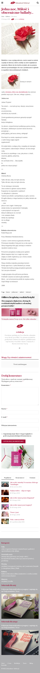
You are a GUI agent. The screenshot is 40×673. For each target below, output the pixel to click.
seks (2, 549)
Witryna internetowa (8, 425)
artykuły (4, 566)
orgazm (8, 549)
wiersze (28, 292)
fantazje (14, 549)
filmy (13, 568)
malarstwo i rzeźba (25, 574)
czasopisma (6, 568)
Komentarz (6, 385)
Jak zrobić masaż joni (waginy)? (21, 505)
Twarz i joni (14, 512)
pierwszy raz (14, 556)
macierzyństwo (28, 558)
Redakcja (17, 663)
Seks (3, 547)
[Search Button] (38, 3)
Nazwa (4, 409)
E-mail (4, 417)
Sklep (31, 663)
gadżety (31, 549)
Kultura (8, 16)
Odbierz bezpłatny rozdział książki (17, 297)
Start (2, 16)
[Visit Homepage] (20, 3)
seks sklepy (15, 551)
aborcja (18, 558)
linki (17, 568)
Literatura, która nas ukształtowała (16, 92)
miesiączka (5, 556)
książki (36, 566)
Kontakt (4, 665)
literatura (14, 16)
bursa (8, 292)
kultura (3, 574)
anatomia (29, 566)
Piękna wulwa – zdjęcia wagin (20, 491)
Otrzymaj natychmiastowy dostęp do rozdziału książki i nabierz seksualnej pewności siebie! (16, 303)
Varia (24, 663)
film (16, 574)
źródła (10, 581)
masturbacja (22, 549)
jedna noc (15, 292)
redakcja (21, 19)
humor (13, 576)
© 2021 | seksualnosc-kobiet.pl (10, 668)
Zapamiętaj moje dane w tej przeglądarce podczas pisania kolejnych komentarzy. (17, 435)
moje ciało (23, 556)
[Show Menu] (2, 3)
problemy (4, 561)
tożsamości (12, 566)
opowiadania (5, 551)
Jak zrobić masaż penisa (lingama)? (22, 498)
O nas (9, 663)
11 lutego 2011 (5, 19)
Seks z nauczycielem (17, 519)
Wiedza (4, 564)
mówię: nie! (21, 566)
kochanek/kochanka (8, 558)
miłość (22, 292)
